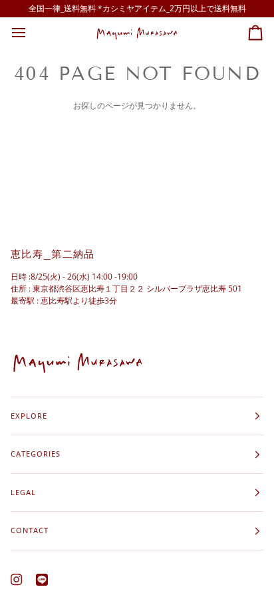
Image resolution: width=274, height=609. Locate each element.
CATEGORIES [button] (36, 454)
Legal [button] (23, 492)
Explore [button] (29, 416)
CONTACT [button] (30, 530)
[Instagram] (17, 580)
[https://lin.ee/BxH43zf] (42, 580)
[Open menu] (31, 33)
